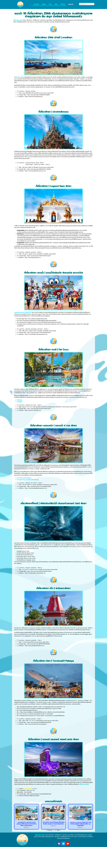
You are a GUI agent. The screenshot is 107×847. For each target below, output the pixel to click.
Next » (59, 830)
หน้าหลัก (36, 4)
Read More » (26, 827)
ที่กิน (50, 4)
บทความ (70, 4)
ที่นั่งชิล (63, 4)
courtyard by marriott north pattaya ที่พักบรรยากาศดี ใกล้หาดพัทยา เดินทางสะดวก (26, 823)
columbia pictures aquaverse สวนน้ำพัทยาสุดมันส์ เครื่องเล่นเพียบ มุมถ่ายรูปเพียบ (80, 823)
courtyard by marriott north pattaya (28, 480)
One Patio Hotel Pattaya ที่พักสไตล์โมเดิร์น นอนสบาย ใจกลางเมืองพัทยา (53, 823)
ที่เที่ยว (44, 4)
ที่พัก (56, 4)
